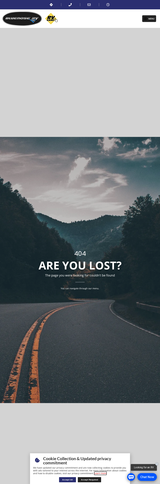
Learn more (100, 473)
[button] (149, 18)
